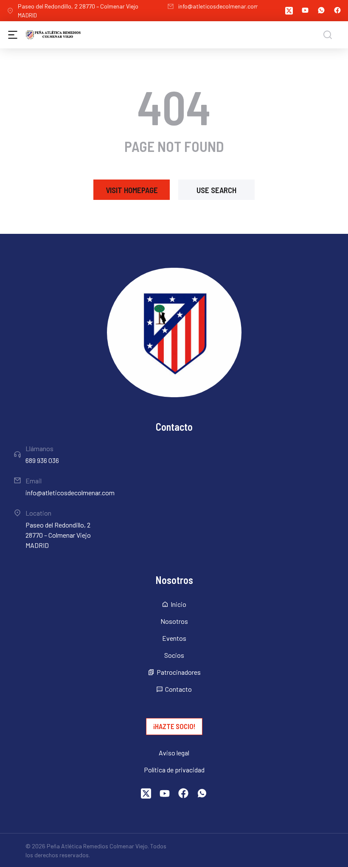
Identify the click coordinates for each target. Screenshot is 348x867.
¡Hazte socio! (174, 726)
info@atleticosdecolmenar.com (218, 6)
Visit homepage (132, 190)
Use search (216, 190)
